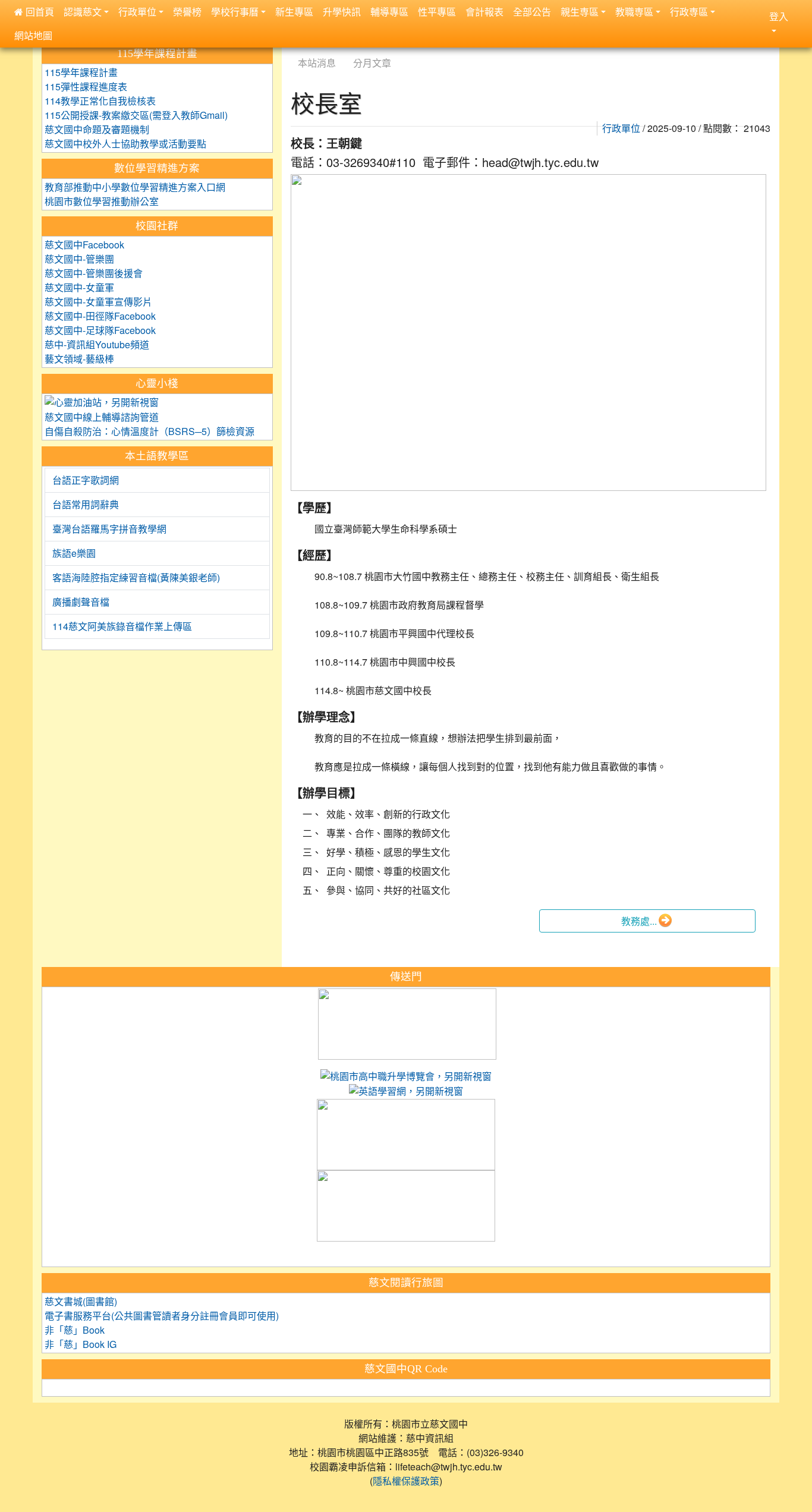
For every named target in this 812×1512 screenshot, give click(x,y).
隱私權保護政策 (406, 1481)
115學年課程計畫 (81, 72)
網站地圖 (33, 35)
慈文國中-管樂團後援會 (94, 273)
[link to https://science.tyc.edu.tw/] (407, 1024)
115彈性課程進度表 (86, 87)
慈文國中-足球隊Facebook (100, 330)
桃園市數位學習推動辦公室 (102, 201)
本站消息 (317, 63)
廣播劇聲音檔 (80, 602)
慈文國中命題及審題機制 (97, 129)
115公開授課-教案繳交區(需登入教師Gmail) (136, 115)
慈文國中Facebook (84, 245)
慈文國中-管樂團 (79, 259)
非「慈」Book (75, 1330)
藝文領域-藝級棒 (79, 359)
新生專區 (294, 12)
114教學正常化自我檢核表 (100, 101)
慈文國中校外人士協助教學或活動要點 (125, 144)
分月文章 (372, 63)
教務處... (639, 921)
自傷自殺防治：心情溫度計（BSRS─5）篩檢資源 (149, 431)
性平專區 (437, 12)
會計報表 (484, 12)
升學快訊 (342, 12)
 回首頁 (34, 12)
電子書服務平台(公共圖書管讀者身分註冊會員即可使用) (162, 1316)
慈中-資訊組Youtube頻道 (97, 344)
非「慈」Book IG (81, 1344)
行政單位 (621, 128)
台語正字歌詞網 (85, 480)
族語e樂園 (74, 553)
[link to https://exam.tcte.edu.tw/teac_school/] (406, 1135)
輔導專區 (389, 12)
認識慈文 (83, 12)
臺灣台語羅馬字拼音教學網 (109, 529)
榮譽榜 (187, 12)
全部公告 (532, 12)
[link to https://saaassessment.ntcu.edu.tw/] (406, 1206)
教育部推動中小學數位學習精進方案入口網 (135, 187)
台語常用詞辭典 (85, 504)
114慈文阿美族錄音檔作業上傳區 (122, 626)
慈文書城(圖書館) (81, 1301)
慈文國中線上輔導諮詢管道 (102, 417)
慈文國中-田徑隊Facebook (100, 316)
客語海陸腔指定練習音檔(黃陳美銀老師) (136, 577)
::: (293, 48)
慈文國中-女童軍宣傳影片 (98, 302)
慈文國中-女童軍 (79, 287)
